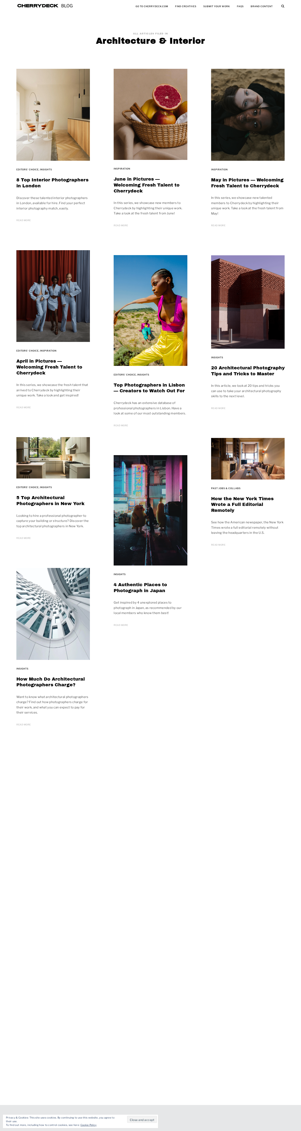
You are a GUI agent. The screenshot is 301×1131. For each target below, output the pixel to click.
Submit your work (216, 6)
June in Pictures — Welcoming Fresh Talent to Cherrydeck (147, 185)
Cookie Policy (88, 1124)
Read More (23, 220)
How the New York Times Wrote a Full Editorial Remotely (242, 504)
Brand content (262, 6)
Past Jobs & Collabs (226, 488)
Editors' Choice (27, 169)
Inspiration (122, 168)
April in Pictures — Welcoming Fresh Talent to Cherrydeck (49, 367)
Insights (46, 169)
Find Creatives (185, 6)
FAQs (240, 6)
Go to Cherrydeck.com (152, 6)
